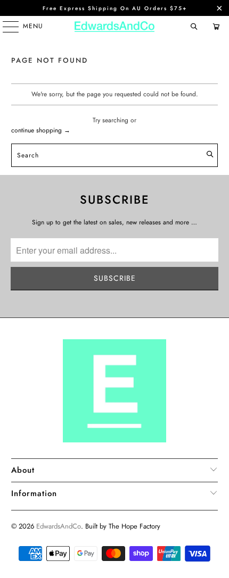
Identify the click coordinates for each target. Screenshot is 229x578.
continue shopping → (40, 130)
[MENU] (5, 26)
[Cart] (215, 26)
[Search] (193, 26)
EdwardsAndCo (58, 526)
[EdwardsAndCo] (115, 26)
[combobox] (114, 155)
